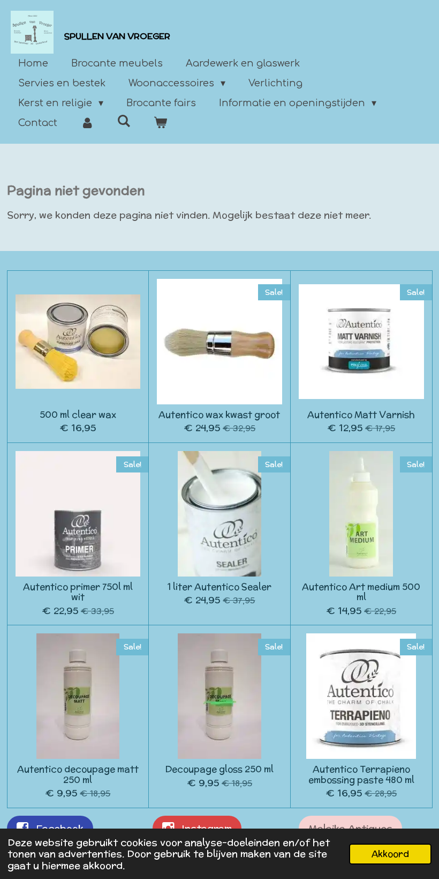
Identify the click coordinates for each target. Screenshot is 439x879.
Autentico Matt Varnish (361, 415)
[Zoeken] (123, 121)
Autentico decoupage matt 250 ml (78, 774)
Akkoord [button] (390, 853)
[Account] (87, 123)
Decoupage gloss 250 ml (219, 769)
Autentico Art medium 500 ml (361, 592)
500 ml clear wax (78, 415)
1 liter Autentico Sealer (219, 587)
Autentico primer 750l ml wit (78, 592)
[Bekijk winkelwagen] (160, 123)
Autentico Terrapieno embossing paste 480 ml (361, 774)
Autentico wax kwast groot (219, 415)
